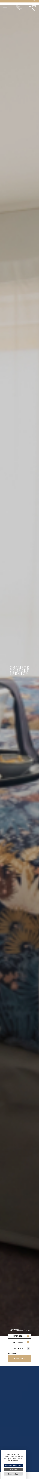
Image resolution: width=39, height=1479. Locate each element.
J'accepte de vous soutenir (14, 1466)
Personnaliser (13, 1474)
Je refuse (13, 1470)
